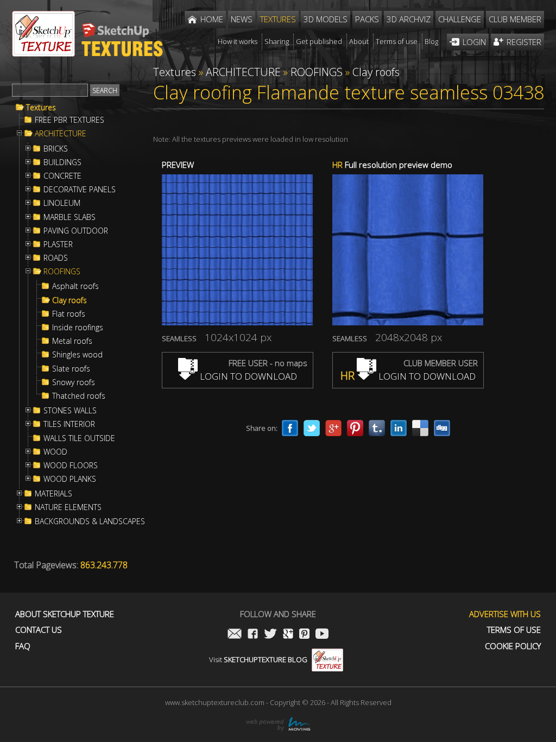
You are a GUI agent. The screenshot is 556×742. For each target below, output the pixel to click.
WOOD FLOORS (70, 465)
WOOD (55, 452)
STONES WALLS (70, 411)
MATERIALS (53, 494)
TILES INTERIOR (69, 424)
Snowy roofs (73, 382)
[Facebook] (290, 428)
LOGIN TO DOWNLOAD (247, 376)
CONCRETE (62, 176)
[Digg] (442, 428)
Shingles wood (77, 355)
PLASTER (58, 244)
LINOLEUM (61, 203)
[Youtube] (321, 634)
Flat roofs (68, 314)
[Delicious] (420, 428)
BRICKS (55, 149)
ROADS (55, 258)
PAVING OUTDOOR (75, 231)
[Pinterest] (355, 428)
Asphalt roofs (75, 286)
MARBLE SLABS (69, 217)
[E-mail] (235, 634)
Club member (515, 19)
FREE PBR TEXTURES (69, 120)
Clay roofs (69, 300)
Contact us (38, 630)
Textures (41, 107)
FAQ (22, 646)
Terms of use (514, 630)
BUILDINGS (62, 162)
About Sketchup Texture (64, 614)
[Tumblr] (377, 428)
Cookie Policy (513, 646)
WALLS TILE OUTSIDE (79, 438)
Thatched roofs (78, 396)
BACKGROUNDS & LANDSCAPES (90, 521)
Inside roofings (77, 327)
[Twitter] (312, 428)
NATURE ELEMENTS (68, 507)
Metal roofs (72, 341)
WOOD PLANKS (69, 479)
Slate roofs (71, 369)
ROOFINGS (61, 271)
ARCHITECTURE (60, 134)
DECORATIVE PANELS (79, 189)
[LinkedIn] (398, 428)
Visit (258, 659)
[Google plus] (333, 428)
